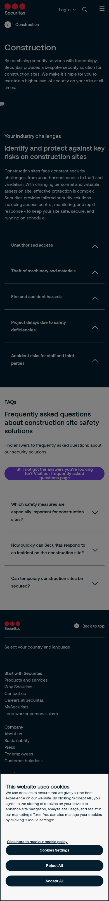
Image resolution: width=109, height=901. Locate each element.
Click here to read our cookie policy (37, 841)
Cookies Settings (54, 850)
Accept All (54, 881)
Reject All (54, 865)
